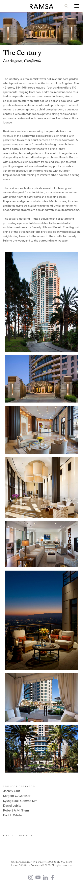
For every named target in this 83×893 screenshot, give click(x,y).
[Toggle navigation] (75, 6)
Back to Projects (18, 835)
